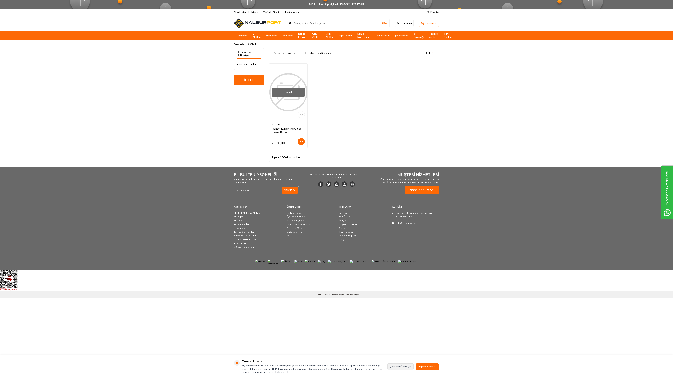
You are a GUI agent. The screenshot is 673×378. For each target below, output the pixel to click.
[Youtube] (336, 184)
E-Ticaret (325, 294)
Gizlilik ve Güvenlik (296, 228)
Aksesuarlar (383, 35)
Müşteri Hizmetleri (348, 224)
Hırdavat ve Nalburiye (245, 239)
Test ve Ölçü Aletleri (244, 231)
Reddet (312, 368)
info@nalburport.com (407, 223)
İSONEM (276, 124)
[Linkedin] (352, 184)
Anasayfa (239, 44)
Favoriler (434, 12)
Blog (341, 239)
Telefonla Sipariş (271, 12)
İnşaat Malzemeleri (246, 64)
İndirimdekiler (346, 231)
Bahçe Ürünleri (302, 35)
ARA (384, 23)
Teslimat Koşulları (296, 213)
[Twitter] (328, 184)
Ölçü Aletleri (316, 35)
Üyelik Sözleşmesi (296, 216)
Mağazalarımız (293, 12)
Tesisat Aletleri (433, 35)
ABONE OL (290, 190)
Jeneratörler (401, 35)
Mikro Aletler (329, 35)
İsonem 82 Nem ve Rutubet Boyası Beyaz (287, 130)
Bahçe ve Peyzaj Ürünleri (247, 235)
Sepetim (343, 228)
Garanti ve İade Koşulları (299, 224)
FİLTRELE (249, 80)
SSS (289, 235)
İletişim (254, 12)
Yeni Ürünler (345, 216)
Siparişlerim (240, 12)
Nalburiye (288, 35)
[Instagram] (344, 184)
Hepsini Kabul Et (427, 366)
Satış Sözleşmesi (295, 220)
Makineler (242, 35)
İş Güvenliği (419, 35)
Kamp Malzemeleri (364, 35)
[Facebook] (320, 184)
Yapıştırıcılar (345, 35)
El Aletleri (257, 35)
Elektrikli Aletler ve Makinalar (248, 213)
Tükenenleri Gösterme (320, 53)
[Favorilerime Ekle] (301, 114)
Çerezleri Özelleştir (400, 366)
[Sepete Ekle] (301, 141)
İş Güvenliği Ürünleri (244, 247)
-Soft (317, 294)
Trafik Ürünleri (447, 35)
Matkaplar (271, 35)
